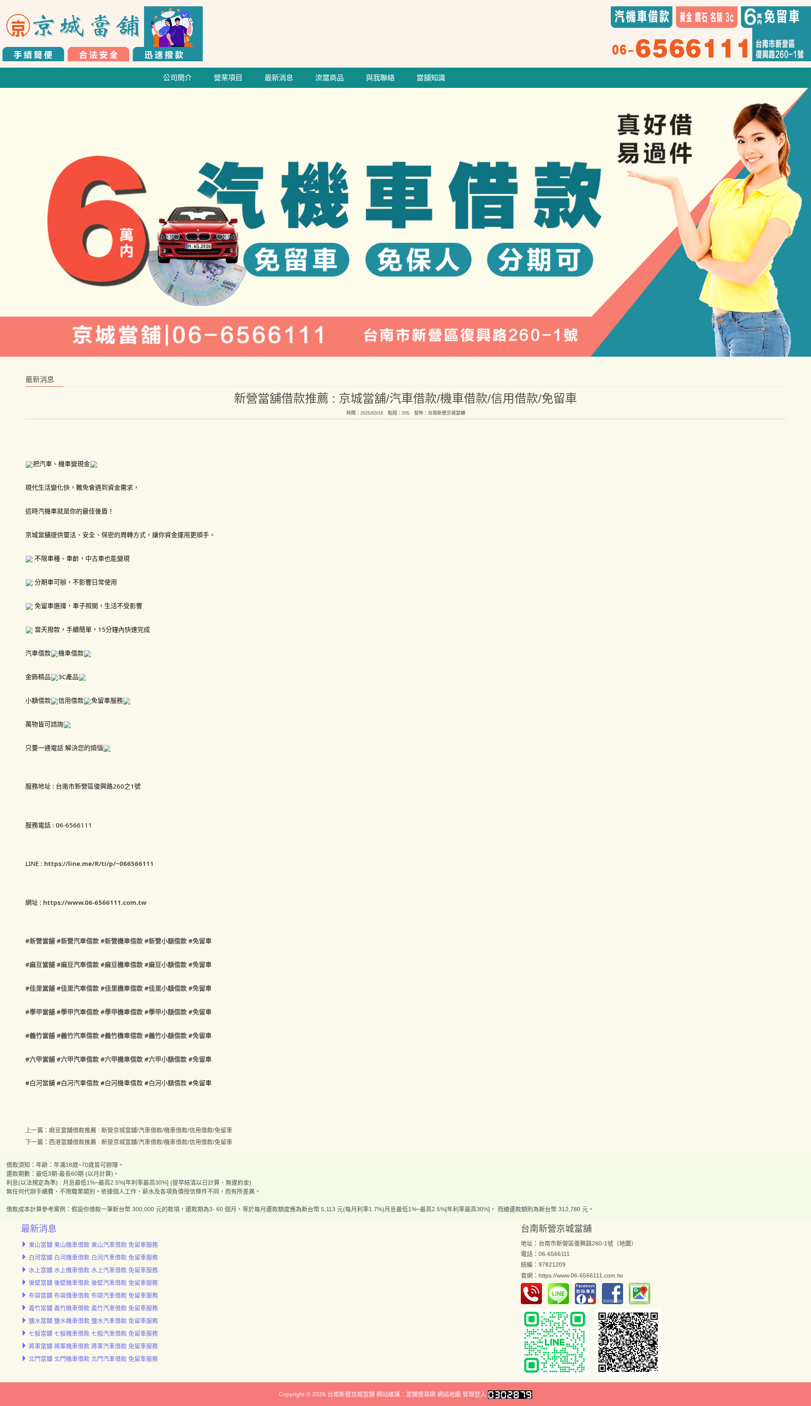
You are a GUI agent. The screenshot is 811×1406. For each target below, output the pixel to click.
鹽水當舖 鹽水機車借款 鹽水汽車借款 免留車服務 (93, 1320)
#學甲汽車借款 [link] (78, 1011)
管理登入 (474, 1394)
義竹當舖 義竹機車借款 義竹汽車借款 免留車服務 (93, 1308)
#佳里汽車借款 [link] (78, 988)
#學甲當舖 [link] (40, 1011)
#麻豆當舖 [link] (40, 964)
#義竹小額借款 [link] (165, 1035)
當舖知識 (430, 78)
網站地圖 (449, 1394)
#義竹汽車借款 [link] (78, 1035)
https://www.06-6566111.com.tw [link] (95, 902)
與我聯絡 (380, 78)
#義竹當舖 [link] (40, 1035)
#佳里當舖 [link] (40, 988)
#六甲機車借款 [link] (122, 1059)
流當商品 (329, 78)
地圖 (625, 1243)
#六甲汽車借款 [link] (78, 1059)
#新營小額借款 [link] (165, 940)
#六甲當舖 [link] (40, 1059)
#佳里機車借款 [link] (122, 988)
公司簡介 (177, 78)
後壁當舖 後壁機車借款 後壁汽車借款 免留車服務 (93, 1282)
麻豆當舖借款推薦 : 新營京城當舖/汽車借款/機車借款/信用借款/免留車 (140, 1130)
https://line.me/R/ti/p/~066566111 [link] (99, 863)
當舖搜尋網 (420, 1394)
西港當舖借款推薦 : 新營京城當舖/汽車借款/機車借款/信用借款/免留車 (140, 1141)
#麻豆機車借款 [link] (122, 964)
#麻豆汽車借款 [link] (78, 964)
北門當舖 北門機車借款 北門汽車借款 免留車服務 (93, 1358)
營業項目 (228, 78)
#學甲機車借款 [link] (122, 1011)
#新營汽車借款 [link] (78, 940)
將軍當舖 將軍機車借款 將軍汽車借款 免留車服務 (93, 1346)
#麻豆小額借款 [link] (165, 964)
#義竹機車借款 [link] (122, 1035)
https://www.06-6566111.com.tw (581, 1275)
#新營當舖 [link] (40, 940)
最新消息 (278, 78)
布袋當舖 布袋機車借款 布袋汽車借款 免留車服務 (93, 1295)
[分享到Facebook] (614, 1292)
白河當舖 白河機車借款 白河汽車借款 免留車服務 (93, 1257)
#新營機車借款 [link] (122, 940)
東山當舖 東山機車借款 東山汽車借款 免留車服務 (93, 1244)
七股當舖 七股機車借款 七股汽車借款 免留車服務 (93, 1333)
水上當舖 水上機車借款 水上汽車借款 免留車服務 (93, 1270)
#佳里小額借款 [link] (165, 988)
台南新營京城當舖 (446, 412)
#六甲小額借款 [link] (165, 1059)
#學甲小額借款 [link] (165, 1011)
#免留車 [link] (200, 940)
